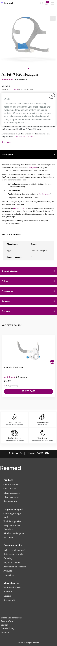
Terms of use (7, 621)
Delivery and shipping (14, 550)
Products (7, 570)
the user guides (18, 208)
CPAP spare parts (11, 497)
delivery (15, 89)
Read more (6, 142)
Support (28, 301)
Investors (7, 591)
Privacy (4, 624)
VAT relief (8, 537)
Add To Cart (28, 391)
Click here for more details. (25, 137)
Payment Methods (12, 562)
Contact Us (8, 575)
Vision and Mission (12, 587)
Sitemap (5, 632)
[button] (52, 362)
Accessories (28, 291)
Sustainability (10, 600)
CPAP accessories (11, 493)
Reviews (28, 311)
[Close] (52, 96)
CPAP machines (11, 484)
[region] (28, 109)
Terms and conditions (11, 617)
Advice (28, 281)
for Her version (44, 194)
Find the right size (12, 521)
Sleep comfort (10, 501)
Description (28, 154)
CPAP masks (9, 488)
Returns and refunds (13, 554)
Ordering (7, 558)
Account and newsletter (14, 566)
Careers (7, 595)
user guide (33, 168)
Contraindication (28, 271)
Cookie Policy (8, 628)
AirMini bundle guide (13, 533)
